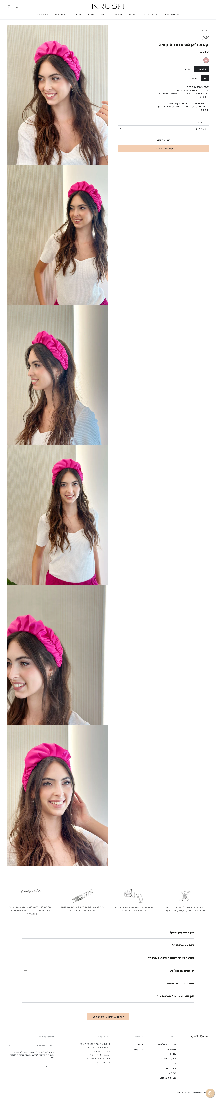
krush (180, 1092)
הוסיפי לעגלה (163, 140)
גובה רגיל (201, 69)
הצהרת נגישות (168, 1077)
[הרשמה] (9, 1045)
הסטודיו (139, 1044)
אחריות (172, 1073)
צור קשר (138, 1049)
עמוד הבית (204, 30)
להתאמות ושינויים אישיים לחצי (108, 1017)
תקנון (173, 1053)
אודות (173, 1063)
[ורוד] (206, 60)
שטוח (188, 69)
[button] (207, 6)
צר (205, 78)
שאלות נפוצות (168, 1058)
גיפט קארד (170, 1068)
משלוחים (171, 1049)
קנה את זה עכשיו (163, 149)
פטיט (194, 78)
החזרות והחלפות (167, 1044)
